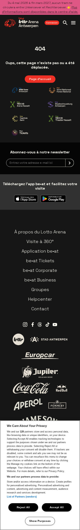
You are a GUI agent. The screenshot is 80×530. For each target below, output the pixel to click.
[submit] (69, 163)
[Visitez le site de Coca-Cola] (31, 388)
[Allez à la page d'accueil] (21, 22)
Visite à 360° (40, 241)
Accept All (57, 507)
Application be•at (40, 251)
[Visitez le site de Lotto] (18, 339)
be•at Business (40, 280)
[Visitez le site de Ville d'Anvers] (48, 339)
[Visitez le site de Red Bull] (61, 388)
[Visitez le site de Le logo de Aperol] (28, 404)
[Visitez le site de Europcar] (40, 355)
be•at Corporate (40, 270)
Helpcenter (40, 299)
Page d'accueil (40, 79)
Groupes (40, 289)
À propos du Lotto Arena (40, 232)
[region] (40, 475)
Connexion (52, 22)
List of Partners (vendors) (22, 496)
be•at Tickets (40, 261)
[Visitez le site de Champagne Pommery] (57, 404)
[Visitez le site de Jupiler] (40, 372)
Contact (40, 309)
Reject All (23, 507)
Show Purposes (40, 520)
